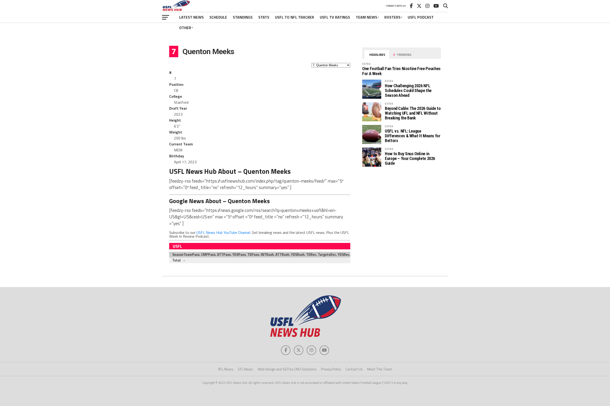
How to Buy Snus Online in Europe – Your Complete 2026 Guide (410, 158)
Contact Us (354, 369)
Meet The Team (379, 369)
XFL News (225, 369)
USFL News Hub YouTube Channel (223, 232)
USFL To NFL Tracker (294, 17)
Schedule (218, 17)
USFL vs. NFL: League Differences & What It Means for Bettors (412, 135)
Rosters (392, 17)
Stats (263, 17)
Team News (366, 17)
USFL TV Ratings (335, 17)
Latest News (191, 17)
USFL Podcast (421, 17)
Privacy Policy (331, 369)
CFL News (245, 369)
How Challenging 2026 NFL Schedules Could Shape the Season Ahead (408, 90)
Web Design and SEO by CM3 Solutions (287, 369)
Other (185, 28)
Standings (243, 17)
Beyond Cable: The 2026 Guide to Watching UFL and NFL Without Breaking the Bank (413, 113)
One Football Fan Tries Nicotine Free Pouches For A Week (401, 71)
